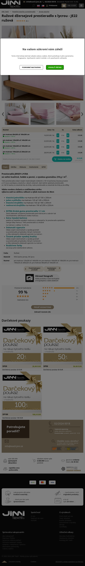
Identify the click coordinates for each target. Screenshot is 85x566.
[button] (55, 67)
